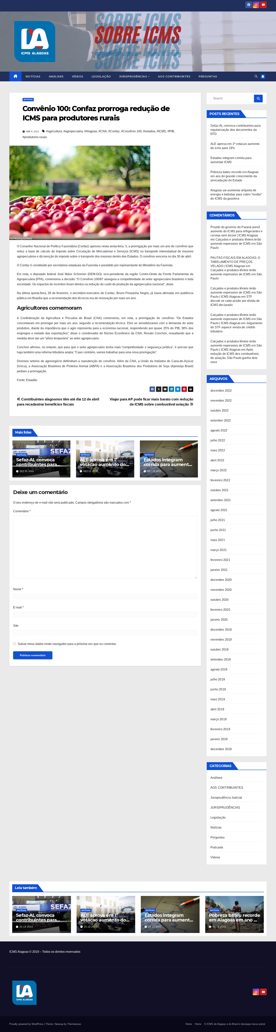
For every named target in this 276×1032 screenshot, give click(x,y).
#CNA (103, 131)
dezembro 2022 (221, 390)
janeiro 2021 (219, 569)
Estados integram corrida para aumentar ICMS (168, 464)
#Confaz (114, 131)
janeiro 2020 (219, 619)
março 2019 (218, 719)
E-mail (18, 607)
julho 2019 (217, 679)
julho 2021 (217, 520)
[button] (256, 76)
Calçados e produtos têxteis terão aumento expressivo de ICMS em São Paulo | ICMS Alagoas (236, 292)
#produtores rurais (35, 137)
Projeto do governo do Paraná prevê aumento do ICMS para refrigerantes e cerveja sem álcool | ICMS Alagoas (236, 231)
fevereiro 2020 (220, 609)
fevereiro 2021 (220, 559)
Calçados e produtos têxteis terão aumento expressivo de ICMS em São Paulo (236, 243)
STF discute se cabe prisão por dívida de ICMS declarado (235, 300)
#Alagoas (90, 131)
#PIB (170, 131)
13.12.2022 (155, 926)
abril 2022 (217, 460)
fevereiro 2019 (220, 729)
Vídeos (77, 76)
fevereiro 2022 (220, 480)
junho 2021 (218, 530)
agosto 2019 (218, 669)
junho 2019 (218, 689)
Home (189, 1024)
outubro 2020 (219, 599)
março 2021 (218, 550)
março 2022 (218, 470)
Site (15, 625)
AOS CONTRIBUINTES (226, 787)
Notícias (33, 76)
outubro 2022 (219, 410)
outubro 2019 (219, 649)
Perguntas (208, 76)
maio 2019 (217, 699)
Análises (56, 76)
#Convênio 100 (131, 131)
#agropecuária (73, 131)
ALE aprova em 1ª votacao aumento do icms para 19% (102, 464)
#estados (149, 131)
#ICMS (161, 131)
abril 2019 (217, 709)
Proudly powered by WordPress (26, 1024)
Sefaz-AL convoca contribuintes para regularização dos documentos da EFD (235, 129)
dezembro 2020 (221, 579)
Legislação (101, 76)
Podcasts (216, 847)
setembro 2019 (220, 659)
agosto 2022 (218, 430)
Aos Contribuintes (174, 76)
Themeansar (74, 1024)
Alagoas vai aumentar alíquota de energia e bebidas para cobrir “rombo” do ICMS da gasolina (236, 194)
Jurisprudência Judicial (226, 797)
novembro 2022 (221, 400)
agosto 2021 (218, 510)
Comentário (22, 511)
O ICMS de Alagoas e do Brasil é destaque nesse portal (234, 1024)
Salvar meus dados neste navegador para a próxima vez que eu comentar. (67, 643)
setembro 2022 (220, 420)
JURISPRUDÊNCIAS (225, 807)
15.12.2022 (90, 926)
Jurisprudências (133, 76)
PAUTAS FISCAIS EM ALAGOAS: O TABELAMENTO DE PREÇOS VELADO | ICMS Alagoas (235, 262)
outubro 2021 (219, 490)
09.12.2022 (219, 926)
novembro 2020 (221, 589)
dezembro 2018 (221, 749)
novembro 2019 (221, 639)
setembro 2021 (220, 500)
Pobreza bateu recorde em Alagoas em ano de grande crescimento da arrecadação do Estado (234, 176)
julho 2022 (217, 440)
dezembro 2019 (221, 629)
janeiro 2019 (219, 739)
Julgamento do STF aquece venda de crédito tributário (236, 327)
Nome (18, 589)
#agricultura (54, 131)
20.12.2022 (26, 926)
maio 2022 (217, 450)
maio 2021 (217, 540)
